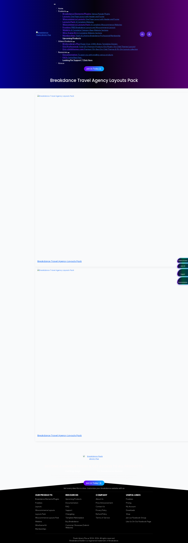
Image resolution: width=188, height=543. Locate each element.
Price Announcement (104, 503)
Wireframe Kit (41, 525)
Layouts (38, 506)
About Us (99, 499)
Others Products (65, 41)
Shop (128, 514)
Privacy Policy (101, 510)
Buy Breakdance (72, 521)
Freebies (38, 503)
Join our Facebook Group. (136, 518)
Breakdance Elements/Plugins (47, 499)
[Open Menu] (55, 4)
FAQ (67, 506)
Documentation (71, 503)
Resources (63, 52)
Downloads (130, 510)
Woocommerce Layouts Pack (47, 518)
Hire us (61, 63)
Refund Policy (101, 514)
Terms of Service (103, 518)
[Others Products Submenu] (74, 41)
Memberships (40, 529)
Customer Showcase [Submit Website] (77, 526)
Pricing (128, 503)
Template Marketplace (74, 518)
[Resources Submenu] (68, 52)
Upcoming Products (73, 499)
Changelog (69, 514)
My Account (131, 506)
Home (60, 8)
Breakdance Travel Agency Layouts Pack (59, 261)
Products (62, 11)
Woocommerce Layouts (45, 510)
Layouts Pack (40, 514)
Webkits (38, 521)
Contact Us (100, 506)
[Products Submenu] (67, 11)
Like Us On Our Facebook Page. (138, 521)
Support (68, 510)
